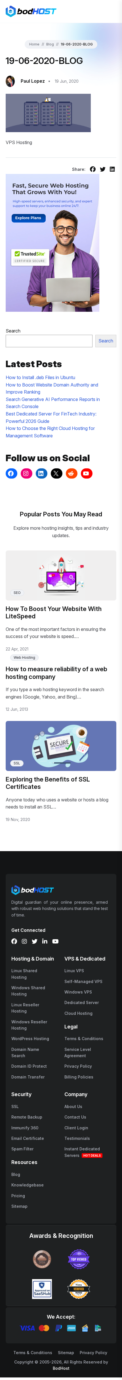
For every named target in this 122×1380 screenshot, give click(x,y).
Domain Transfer (28, 1077)
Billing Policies (78, 1077)
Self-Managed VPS (83, 981)
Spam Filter (22, 1148)
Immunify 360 (24, 1127)
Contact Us (75, 1117)
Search (13, 331)
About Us (73, 1106)
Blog (50, 44)
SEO (17, 593)
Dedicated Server (81, 1002)
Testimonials (77, 1138)
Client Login (76, 1127)
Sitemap (19, 1206)
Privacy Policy (78, 1066)
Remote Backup (26, 1117)
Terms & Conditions (83, 1038)
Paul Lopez (33, 81)
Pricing (18, 1195)
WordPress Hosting (30, 1038)
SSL (17, 763)
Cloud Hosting (78, 1013)
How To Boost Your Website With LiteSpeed (54, 612)
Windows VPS (78, 992)
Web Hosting (24, 657)
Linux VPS (74, 970)
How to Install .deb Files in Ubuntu (40, 377)
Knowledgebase (27, 1184)
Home (34, 44)
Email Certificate (27, 1138)
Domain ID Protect (29, 1066)
